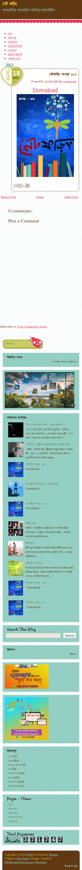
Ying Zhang (22, 858)
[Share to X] (24, 185)
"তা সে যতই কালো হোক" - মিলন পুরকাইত (44, 424)
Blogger (53, 854)
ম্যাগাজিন (12, 782)
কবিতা (10, 761)
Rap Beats (40, 862)
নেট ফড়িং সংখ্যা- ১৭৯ (35, 602)
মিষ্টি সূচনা (29, 543)
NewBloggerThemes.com (19, 862)
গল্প (9, 769)
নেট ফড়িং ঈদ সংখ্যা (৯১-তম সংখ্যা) (41, 484)
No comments (68, 81)
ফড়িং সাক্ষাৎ (30, 523)
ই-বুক (10, 756)
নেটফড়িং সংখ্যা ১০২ (63, 74)
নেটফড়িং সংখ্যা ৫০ (34, 563)
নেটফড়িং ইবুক (14, 58)
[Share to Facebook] (28, 185)
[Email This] (16, 185)
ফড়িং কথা (12, 37)
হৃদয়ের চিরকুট (14, 786)
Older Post (71, 197)
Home (40, 197)
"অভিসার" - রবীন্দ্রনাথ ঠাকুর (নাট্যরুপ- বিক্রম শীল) (47, 444)
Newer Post (8, 197)
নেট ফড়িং (48, 81)
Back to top (71, 865)
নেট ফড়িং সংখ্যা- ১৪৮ (35, 464)
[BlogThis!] (20, 185)
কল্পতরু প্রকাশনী (15, 54)
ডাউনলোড (12, 42)
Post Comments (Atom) (32, 326)
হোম (10, 33)
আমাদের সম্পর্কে (15, 46)
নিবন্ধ (10, 777)
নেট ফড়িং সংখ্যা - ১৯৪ (35, 583)
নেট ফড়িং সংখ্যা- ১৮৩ (35, 503)
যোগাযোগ (12, 50)
